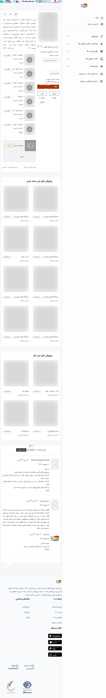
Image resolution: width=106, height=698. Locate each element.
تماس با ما (58, 612)
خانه (97, 18)
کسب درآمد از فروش (42, 94)
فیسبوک (27, 612)
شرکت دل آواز (28, 167)
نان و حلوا (25, 256)
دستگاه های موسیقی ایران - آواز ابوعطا (14, 216)
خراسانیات (25, 431)
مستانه (20, 96)
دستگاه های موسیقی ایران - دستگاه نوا (44, 256)
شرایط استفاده (57, 607)
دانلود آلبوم (54, 47)
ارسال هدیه (54, 94)
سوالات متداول (57, 622)
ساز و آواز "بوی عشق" (15, 68)
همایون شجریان (47, 51)
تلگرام (28, 617)
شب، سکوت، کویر (51, 391)
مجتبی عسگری (24, 261)
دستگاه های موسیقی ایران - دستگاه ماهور (42, 296)
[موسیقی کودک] (31, 2)
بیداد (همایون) (53, 431)
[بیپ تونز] (84, 5)
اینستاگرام (26, 607)
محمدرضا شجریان (52, 395)
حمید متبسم (53, 55)
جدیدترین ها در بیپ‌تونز (88, 73)
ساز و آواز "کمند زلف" (15, 110)
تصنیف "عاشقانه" (16, 55)
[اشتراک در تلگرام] (5, 14)
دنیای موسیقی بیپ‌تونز (89, 81)
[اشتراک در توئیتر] (16, 14)
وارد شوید (21, 449)
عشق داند (25, 391)
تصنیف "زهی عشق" (15, 124)
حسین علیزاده (54, 220)
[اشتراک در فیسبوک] (10, 14)
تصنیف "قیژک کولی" (15, 82)
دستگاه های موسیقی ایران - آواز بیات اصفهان (41, 216)
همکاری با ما (58, 617)
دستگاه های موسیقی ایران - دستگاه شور (43, 336)
